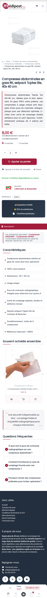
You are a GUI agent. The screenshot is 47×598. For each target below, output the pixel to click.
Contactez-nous (8, 521)
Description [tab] (9, 226)
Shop (8, 61)
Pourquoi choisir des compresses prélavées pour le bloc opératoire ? (25, 479)
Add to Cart (33, 587)
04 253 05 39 (10, 572)
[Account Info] (39, 593)
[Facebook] (5, 579)
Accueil (4, 505)
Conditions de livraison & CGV (13, 513)
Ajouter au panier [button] (21, 161)
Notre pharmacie (8, 515)
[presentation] (5, 374)
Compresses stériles (32, 64)
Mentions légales (8, 510)
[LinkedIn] (20, 579)
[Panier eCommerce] (36, 6)
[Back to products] (40, 72)
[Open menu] (24, 594)
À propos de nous (8, 508)
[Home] (8, 594)
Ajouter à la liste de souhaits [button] (17, 169)
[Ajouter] (15, 153)
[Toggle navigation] (42, 6)
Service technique (8, 518)
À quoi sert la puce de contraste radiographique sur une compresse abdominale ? (24, 449)
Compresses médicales (13, 64)
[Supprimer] (4, 153)
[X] (13, 579)
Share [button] (38, 169)
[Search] (16, 594)
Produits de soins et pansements (25, 61)
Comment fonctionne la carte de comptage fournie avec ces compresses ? (24, 465)
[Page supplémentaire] (27, 579)
